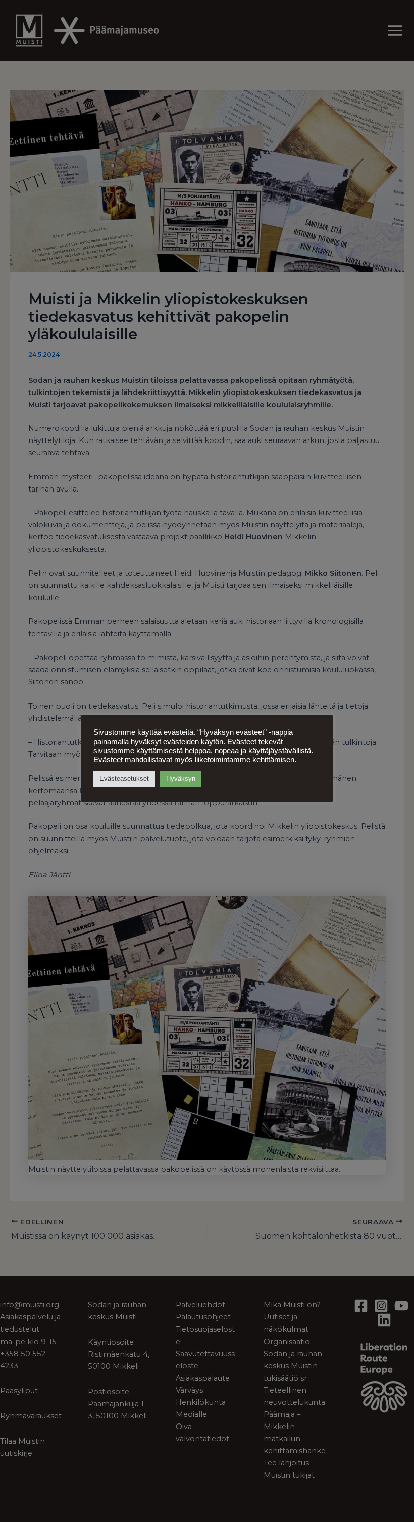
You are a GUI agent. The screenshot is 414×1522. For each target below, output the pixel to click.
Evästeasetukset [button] (124, 778)
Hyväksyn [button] (180, 778)
